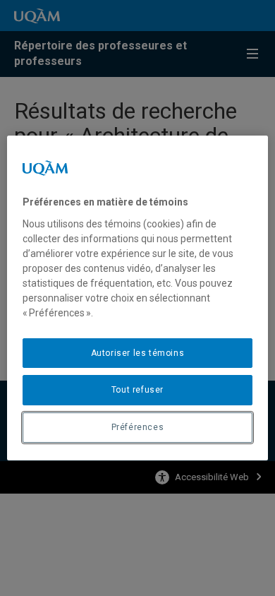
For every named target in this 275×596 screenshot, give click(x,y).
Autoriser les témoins (138, 353)
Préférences (137, 427)
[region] (138, 298)
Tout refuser (137, 390)
